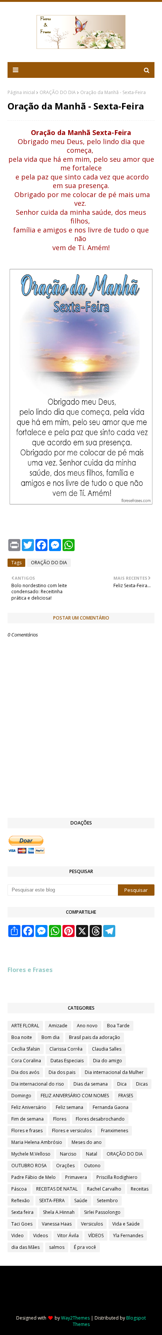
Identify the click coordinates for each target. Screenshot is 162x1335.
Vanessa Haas (57, 1224)
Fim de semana (27, 1119)
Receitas (139, 1189)
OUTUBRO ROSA (29, 1165)
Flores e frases (27, 1130)
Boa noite (21, 1037)
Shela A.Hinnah (59, 1212)
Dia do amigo (107, 1060)
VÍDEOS (96, 1235)
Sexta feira (22, 1212)
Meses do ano (87, 1142)
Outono (92, 1165)
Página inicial (21, 92)
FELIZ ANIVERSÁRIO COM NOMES (75, 1095)
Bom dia (50, 1037)
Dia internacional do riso (37, 1084)
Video (17, 1235)
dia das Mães (25, 1247)
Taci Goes (21, 1224)
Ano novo (87, 1025)
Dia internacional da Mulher (114, 1072)
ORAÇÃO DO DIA (58, 92)
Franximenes (114, 1130)
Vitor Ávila (68, 1235)
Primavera (76, 1177)
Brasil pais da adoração (94, 1037)
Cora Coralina (26, 1060)
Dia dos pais (62, 1072)
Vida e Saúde (126, 1224)
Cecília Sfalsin (25, 1049)
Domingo (21, 1095)
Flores (59, 1119)
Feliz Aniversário (28, 1107)
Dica (122, 1084)
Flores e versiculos (72, 1130)
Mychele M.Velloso (30, 1154)
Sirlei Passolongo (102, 1212)
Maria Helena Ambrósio (36, 1142)
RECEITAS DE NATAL (57, 1189)
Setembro (107, 1200)
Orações (65, 1165)
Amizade (58, 1025)
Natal (91, 1154)
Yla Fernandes (128, 1235)
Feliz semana (69, 1107)
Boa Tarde (118, 1025)
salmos (56, 1247)
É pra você (85, 1247)
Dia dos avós (25, 1072)
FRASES (125, 1095)
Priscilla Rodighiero (117, 1177)
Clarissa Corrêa (66, 1049)
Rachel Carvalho (104, 1189)
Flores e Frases (30, 970)
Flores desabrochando (100, 1119)
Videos (40, 1235)
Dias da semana (90, 1084)
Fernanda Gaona (110, 1107)
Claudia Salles (106, 1049)
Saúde (80, 1200)
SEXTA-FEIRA (52, 1200)
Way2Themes (75, 1318)
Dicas (142, 1084)
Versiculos (92, 1224)
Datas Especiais (67, 1060)
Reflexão (20, 1200)
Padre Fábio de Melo (33, 1177)
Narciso (68, 1154)
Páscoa (19, 1189)
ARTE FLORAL (25, 1025)
